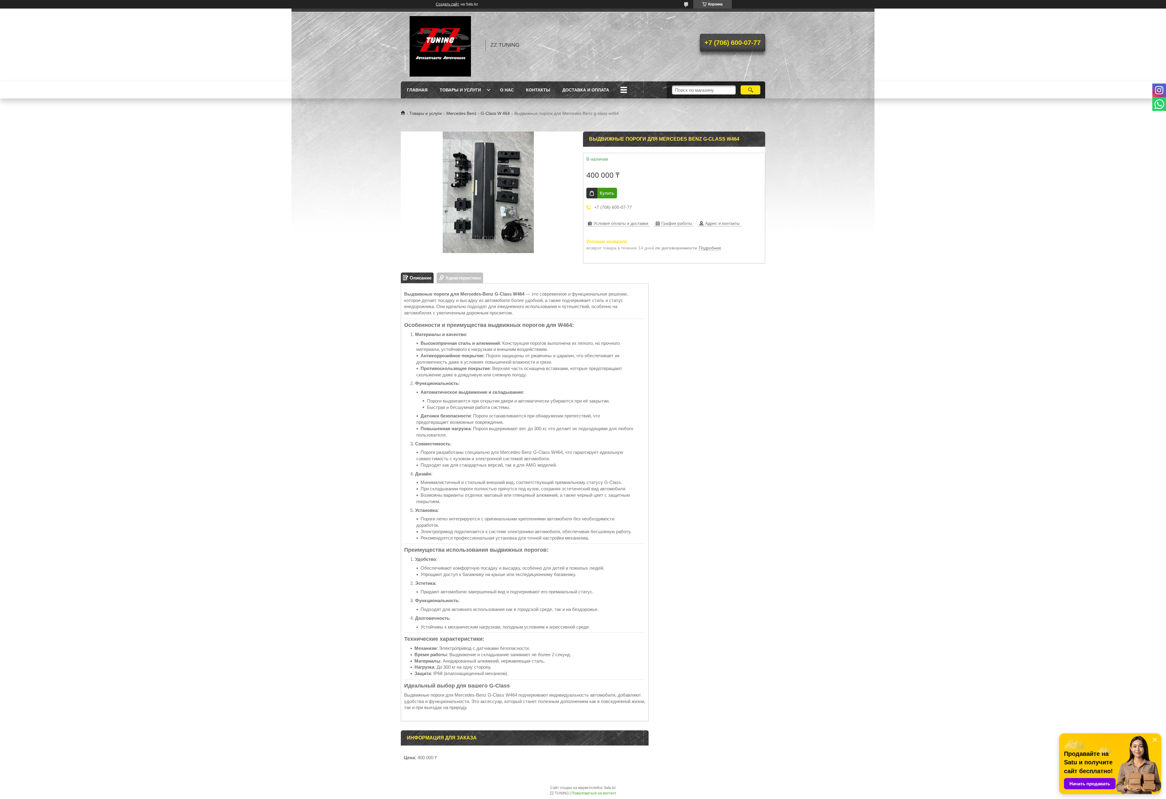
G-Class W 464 (495, 113)
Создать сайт (447, 4)
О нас (507, 89)
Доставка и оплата (585, 89)
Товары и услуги (460, 89)
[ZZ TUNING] (440, 45)
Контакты (538, 89)
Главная (417, 89)
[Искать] (750, 89)
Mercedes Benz (461, 113)
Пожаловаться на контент (593, 793)
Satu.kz (610, 788)
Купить (607, 193)
